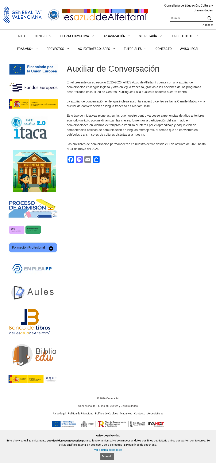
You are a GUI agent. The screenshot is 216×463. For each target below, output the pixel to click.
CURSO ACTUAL (182, 36)
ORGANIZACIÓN (114, 36)
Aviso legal (59, 413)
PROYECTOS (55, 49)
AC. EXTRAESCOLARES (94, 49)
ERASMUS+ (25, 49)
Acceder (207, 24)
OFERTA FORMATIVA (74, 36)
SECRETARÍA (148, 36)
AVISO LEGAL (189, 49)
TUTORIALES (133, 49)
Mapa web (126, 413)
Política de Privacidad (80, 413)
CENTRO (41, 36)
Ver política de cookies (108, 449)
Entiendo (107, 456)
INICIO (22, 36)
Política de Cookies (106, 413)
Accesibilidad (155, 413)
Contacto (139, 413)
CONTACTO (163, 49)
